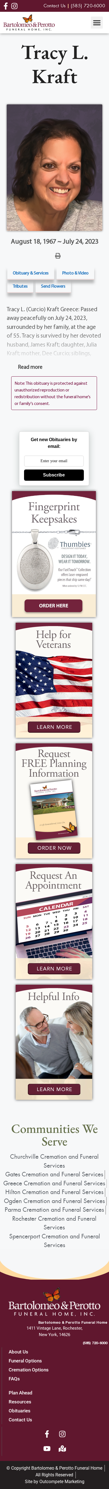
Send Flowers (53, 286)
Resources (20, 1402)
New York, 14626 (54, 1334)
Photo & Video (75, 273)
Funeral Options (25, 1361)
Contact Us (20, 1419)
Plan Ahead (20, 1393)
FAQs (14, 1379)
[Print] (57, 255)
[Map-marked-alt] (62, 1448)
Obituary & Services (31, 273)
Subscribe (54, 475)
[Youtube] (47, 1448)
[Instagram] (62, 1434)
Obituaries (19, 1411)
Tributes (20, 286)
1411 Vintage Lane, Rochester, (54, 1328)
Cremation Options (29, 1370)
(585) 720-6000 (95, 1343)
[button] (97, 23)
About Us (18, 1352)
